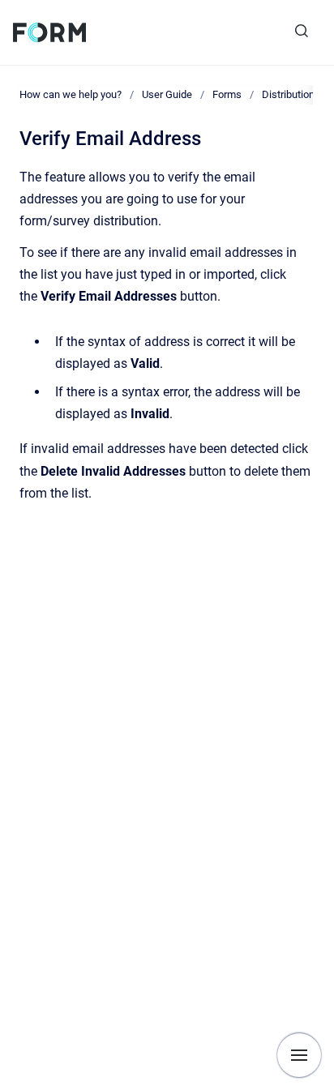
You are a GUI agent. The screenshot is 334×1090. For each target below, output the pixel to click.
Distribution (288, 94)
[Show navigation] (299, 1055)
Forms (227, 94)
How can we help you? (70, 94)
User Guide (167, 94)
